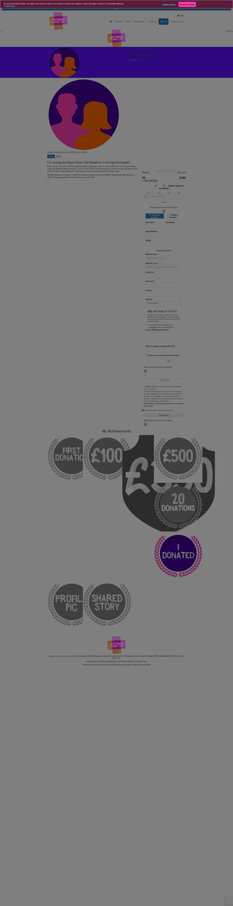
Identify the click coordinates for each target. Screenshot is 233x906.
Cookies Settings (168, 4)
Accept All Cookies (187, 4)
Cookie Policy (9, 6)
